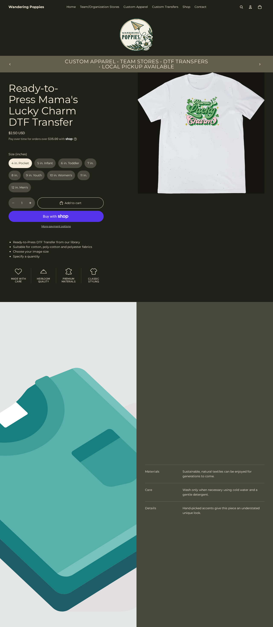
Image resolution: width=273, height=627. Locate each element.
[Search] (241, 7)
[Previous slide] (10, 64)
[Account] (250, 7)
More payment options (56, 226)
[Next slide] (259, 64)
